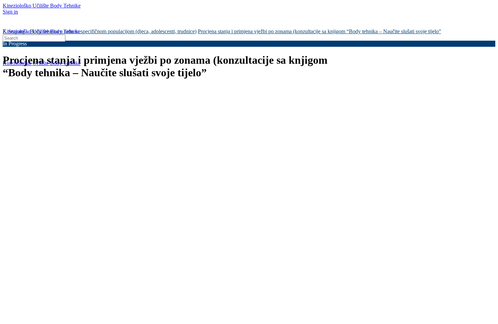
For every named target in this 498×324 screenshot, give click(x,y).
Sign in (10, 12)
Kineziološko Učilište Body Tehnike (42, 5)
